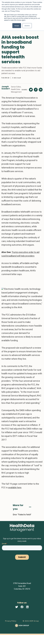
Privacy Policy (10, 621)
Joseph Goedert (5, 88)
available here (14, 487)
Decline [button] (27, 26)
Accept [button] (16, 26)
